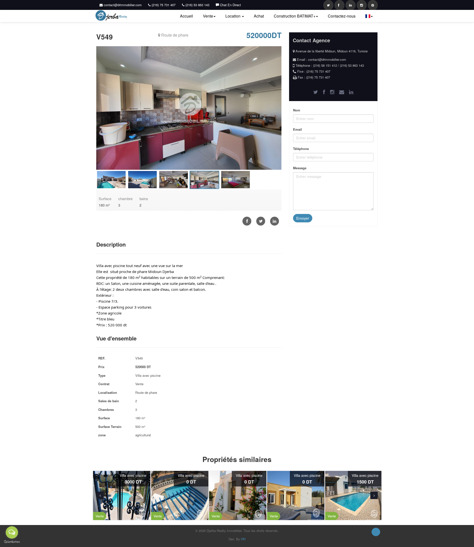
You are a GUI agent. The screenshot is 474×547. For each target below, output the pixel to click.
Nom (296, 110)
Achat (259, 16)
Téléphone (301, 148)
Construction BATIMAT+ (295, 16)
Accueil (186, 16)
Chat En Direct (230, 4)
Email (297, 129)
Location (233, 16)
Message (299, 168)
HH (243, 539)
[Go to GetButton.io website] (12, 542)
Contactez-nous (342, 16)
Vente (208, 16)
